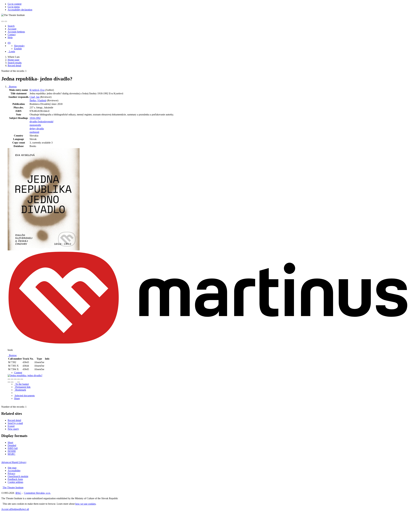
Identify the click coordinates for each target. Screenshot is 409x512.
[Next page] (18, 382)
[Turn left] (9, 382)
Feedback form (15, 479)
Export (11, 426)
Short (10, 442)
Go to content (14, 4)
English (18, 48)
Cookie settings (15, 482)
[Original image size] (15, 379)
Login (11, 51)
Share (17, 398)
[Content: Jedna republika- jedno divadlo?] (25, 375)
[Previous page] (15, 382)
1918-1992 (35, 118)
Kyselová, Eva (37, 90)
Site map (12, 467)
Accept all (6, 509)
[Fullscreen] (18, 379)
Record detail (14, 420)
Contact (11, 34)
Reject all (24, 509)
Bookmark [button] (20, 389)
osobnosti (34, 132)
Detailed (12, 445)
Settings (15, 509)
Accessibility (14, 470)
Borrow (12, 86)
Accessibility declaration (20, 9)
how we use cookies (85, 503)
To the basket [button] (21, 384)
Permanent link (22, 387)
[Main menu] (5, 21)
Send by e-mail (15, 423)
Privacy (11, 473)
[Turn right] (12, 382)
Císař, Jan (34, 97)
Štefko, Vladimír (38, 100)
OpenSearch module (18, 476)
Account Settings (16, 31)
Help (10, 37)
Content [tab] (18, 372)
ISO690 (12, 451)
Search (11, 26)
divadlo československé (41, 121)
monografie (35, 125)
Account (12, 28)
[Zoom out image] (12, 379)
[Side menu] (2, 21)
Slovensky (19, 45)
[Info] (21, 379)
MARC (11, 454)
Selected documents (24, 395)
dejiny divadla (37, 128)
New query (13, 429)
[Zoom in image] (9, 379)
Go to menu (14, 6)
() (9, 42)
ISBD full (13, 448)
